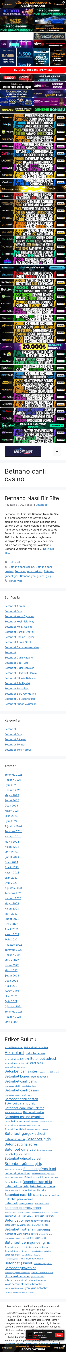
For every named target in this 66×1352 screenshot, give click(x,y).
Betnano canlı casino (21, 566)
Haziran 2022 (13, 954)
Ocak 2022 (11, 980)
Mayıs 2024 (12, 841)
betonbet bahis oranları (15, 1067)
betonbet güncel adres (17, 1154)
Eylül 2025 (11, 785)
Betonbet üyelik (12, 1254)
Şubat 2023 (12, 918)
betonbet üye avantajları (41, 1251)
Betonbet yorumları (13, 1247)
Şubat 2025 (12, 800)
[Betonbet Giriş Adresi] (23, 451)
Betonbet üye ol (35, 1258)
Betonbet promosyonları (23, 1208)
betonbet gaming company (37, 1129)
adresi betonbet (14, 1047)
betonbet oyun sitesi (49, 1195)
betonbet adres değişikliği (17, 1059)
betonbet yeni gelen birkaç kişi (17, 1238)
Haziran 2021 (13, 1016)
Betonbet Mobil (12, 1190)
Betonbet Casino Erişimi (19, 637)
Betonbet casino (33, 1112)
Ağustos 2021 (13, 1006)
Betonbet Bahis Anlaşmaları (22, 647)
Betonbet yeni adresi (41, 1234)
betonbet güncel (44, 1150)
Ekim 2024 (11, 815)
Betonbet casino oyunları (24, 1117)
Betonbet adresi (43, 1058)
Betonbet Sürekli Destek (19, 631)
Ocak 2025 (11, 805)
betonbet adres (35, 1053)
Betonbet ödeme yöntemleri (17, 1251)
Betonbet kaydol (33, 1177)
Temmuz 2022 (13, 949)
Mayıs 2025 (12, 795)
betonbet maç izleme (42, 1186)
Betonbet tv (14, 1220)
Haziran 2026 (13, 779)
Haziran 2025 (13, 790)
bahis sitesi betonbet (36, 1047)
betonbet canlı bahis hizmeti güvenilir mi (20, 1086)
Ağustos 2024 (13, 826)
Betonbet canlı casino (22, 1090)
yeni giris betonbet (36, 1288)
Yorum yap (15, 580)
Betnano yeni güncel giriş (35, 576)
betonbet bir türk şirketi (49, 1072)
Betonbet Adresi (15, 606)
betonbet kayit (51, 1177)
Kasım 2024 (12, 810)
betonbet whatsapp (41, 1230)
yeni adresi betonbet (14, 1288)
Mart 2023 (11, 913)
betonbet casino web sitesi (41, 1122)
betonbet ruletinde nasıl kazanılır (17, 1212)
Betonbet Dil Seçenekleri (20, 698)
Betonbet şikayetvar (20, 1268)
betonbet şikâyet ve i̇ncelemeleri (17, 1273)
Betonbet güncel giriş (23, 1163)
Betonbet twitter (18, 1229)
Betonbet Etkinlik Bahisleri (21, 678)
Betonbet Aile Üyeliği (17, 683)
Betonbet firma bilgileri (15, 1129)
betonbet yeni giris (39, 1238)
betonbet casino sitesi (17, 1121)
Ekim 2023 (11, 877)
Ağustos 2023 (13, 888)
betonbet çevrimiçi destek (36, 1247)
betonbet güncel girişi (13, 1169)
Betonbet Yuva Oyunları (19, 616)
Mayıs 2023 (12, 903)
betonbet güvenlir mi (17, 1173)
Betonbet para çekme (19, 1203)
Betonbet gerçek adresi (25, 1133)
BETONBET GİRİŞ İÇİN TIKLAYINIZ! (33, 69)
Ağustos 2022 (13, 944)
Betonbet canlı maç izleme (24, 1108)
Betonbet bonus (17, 1076)
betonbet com (11, 1125)
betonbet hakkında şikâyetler (43, 1174)
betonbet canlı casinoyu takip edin (18, 1095)
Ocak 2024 (11, 862)
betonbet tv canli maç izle (18, 1225)
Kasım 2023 (12, 872)
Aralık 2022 (12, 929)
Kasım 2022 (12, 934)
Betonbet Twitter (15, 744)
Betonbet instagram (14, 1177)
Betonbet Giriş (13, 611)
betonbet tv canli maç (37, 1220)
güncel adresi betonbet (35, 1280)
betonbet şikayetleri (43, 1263)
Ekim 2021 (11, 996)
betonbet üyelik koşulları (31, 1255)
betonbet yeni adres (17, 1233)
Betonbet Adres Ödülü (18, 642)
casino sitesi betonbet (42, 1272)
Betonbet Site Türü (16, 662)
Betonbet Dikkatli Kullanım (21, 673)
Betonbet (14, 562)
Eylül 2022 (11, 939)
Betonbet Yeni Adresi (18, 749)
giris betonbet (37, 1276)
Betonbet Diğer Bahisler (19, 667)
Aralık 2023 (12, 867)
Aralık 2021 (11, 985)
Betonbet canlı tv (13, 1112)
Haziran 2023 (13, 898)
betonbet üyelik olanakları (15, 1259)
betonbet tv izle (40, 1225)
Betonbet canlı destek (21, 1099)
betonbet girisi (15, 1139)
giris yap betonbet (14, 1280)
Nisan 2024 (12, 846)
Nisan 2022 (12, 965)
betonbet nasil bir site (33, 1190)
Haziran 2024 (13, 836)
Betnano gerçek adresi (28, 571)
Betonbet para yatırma (19, 1199)
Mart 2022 (11, 970)
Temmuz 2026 (13, 774)
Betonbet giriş (38, 1139)
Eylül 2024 (11, 821)
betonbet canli (39, 1076)
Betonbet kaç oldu (37, 1182)
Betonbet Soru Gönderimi (20, 693)
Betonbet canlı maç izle (20, 1103)
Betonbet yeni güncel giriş (27, 1242)
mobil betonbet (34, 1284)
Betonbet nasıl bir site (22, 1195)
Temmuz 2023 (13, 893)
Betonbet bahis (34, 1062)
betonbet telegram (44, 1215)
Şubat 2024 (12, 857)
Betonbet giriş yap (20, 1149)
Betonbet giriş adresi (22, 1144)
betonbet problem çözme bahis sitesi (19, 1292)
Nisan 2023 (12, 908)
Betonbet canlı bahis (21, 1081)
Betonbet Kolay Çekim (18, 626)
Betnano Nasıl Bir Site (32, 498)
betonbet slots (52, 1212)
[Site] (33, 117)
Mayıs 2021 (12, 1021)
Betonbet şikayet (18, 1263)
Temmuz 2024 (13, 831)
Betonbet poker (42, 1203)
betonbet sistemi (38, 1212)
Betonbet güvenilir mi (39, 1169)
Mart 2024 (11, 851)
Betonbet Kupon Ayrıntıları (21, 703)
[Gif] (33, 189)
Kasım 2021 (12, 991)
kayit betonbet (14, 1284)
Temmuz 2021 (13, 1011)
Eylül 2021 (11, 1001)
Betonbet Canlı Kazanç (19, 657)
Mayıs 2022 (12, 960)
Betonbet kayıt (13, 1182)
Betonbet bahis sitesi (22, 1071)
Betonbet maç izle (17, 1186)
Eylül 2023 (11, 882)
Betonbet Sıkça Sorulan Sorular (19, 1216)
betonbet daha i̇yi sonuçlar (29, 1125)
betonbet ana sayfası (14, 1063)
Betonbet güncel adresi (23, 1158)
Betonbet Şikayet (15, 739)
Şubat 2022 (12, 975)
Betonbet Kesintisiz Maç (19, 621)
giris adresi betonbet (17, 1276)
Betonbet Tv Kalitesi (17, 688)
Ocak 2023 (11, 924)
